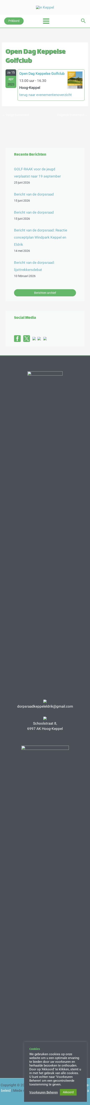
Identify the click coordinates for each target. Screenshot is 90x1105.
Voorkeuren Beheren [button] (43, 1092)
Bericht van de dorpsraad (34, 194)
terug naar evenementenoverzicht (45, 95)
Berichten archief (45, 292)
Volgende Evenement (72, 115)
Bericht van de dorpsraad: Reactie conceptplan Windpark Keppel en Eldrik (40, 237)
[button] (14, 21)
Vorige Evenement (15, 115)
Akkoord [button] (68, 1092)
